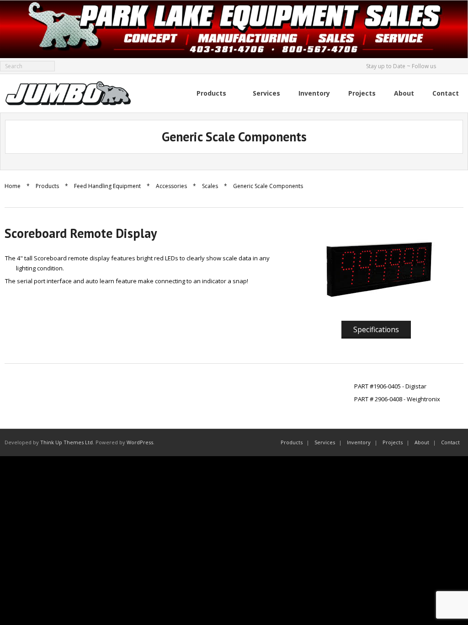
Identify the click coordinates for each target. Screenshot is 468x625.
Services (324, 442)
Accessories (171, 186)
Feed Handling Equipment (107, 186)
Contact (450, 442)
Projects (393, 442)
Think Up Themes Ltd (66, 442)
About (422, 442)
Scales (210, 186)
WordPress (140, 442)
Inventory (359, 442)
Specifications (376, 329)
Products (47, 186)
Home (13, 186)
